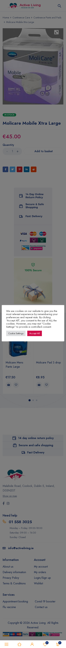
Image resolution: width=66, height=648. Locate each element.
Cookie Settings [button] (15, 333)
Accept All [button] (34, 333)
